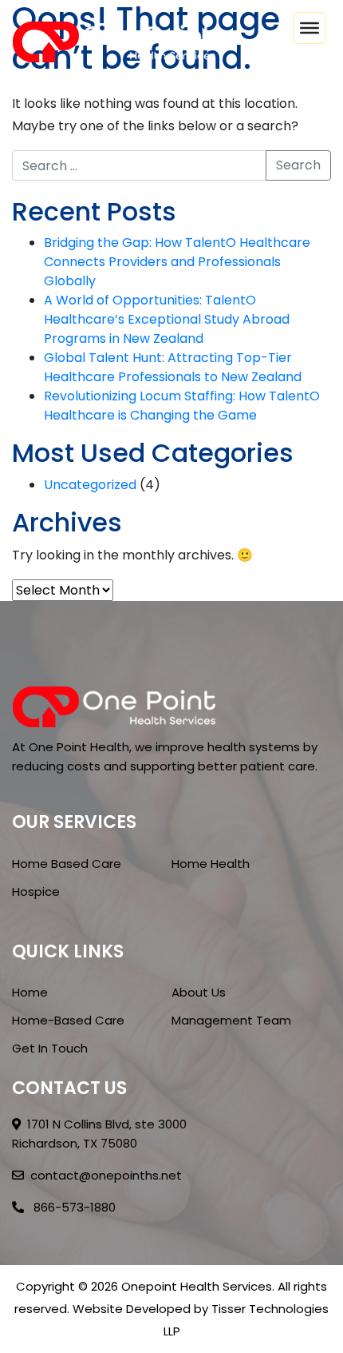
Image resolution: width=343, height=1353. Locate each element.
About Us (199, 992)
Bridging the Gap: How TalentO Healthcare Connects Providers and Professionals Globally (177, 261)
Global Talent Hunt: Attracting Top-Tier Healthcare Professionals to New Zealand (173, 367)
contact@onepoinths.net (106, 1175)
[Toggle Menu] (309, 28)
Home (30, 992)
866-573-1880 (73, 1207)
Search (298, 165)
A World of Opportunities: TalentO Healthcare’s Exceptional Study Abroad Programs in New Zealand (167, 319)
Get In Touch (50, 1048)
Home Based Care (66, 863)
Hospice (36, 891)
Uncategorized (90, 485)
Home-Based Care (68, 1020)
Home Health (211, 863)
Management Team (231, 1020)
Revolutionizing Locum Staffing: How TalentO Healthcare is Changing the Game (182, 405)
